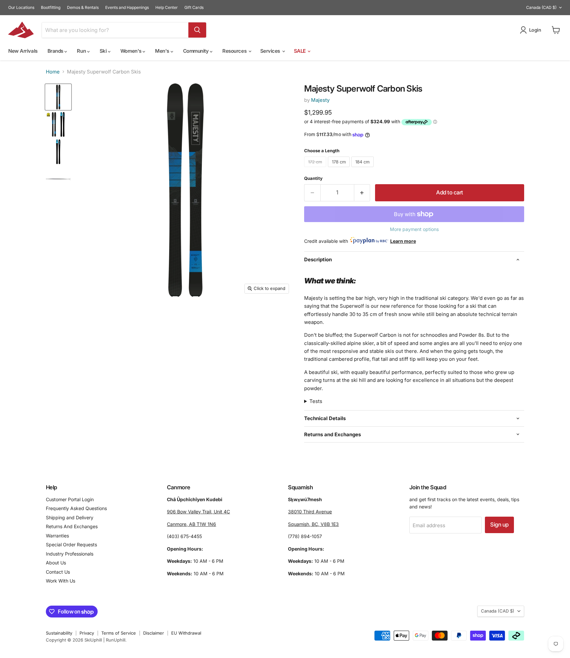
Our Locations (21, 7)
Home (53, 71)
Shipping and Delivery (69, 517)
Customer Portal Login (70, 499)
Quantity (313, 178)
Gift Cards (194, 7)
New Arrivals (23, 51)
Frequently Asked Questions (76, 508)
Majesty (320, 100)
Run (82, 51)
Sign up (499, 524)
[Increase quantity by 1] (362, 192)
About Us (56, 562)
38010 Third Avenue (310, 511)
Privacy (86, 633)
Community (196, 51)
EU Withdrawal (186, 633)
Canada (541, 7)
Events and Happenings (127, 7)
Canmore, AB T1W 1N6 (191, 524)
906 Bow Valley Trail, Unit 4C (198, 511)
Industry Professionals (69, 554)
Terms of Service (118, 633)
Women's (131, 51)
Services (270, 51)
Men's (162, 51)
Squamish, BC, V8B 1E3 (313, 524)
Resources (235, 51)
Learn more (403, 241)
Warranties (57, 535)
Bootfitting (50, 7)
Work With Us (60, 581)
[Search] (197, 30)
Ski (104, 51)
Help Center (166, 7)
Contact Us (58, 572)
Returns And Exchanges (72, 526)
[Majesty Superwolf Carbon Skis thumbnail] (58, 97)
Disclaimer (153, 633)
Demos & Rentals (83, 7)
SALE (300, 51)
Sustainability (59, 633)
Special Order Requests (71, 544)
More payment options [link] (414, 229)
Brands (56, 51)
